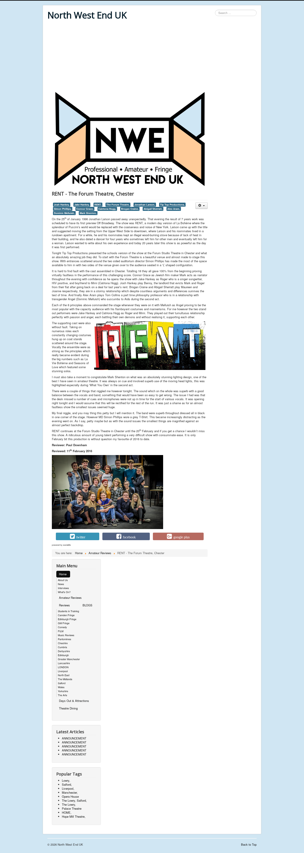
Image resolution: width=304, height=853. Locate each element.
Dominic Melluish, (64, 213)
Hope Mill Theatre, (73, 816)
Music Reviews (66, 635)
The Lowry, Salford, (74, 800)
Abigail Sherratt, (153, 208)
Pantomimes (64, 639)
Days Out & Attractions (74, 701)
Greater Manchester (69, 659)
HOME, (66, 812)
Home (63, 574)
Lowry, (66, 780)
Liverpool (63, 671)
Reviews (64, 605)
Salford (61, 683)
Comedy (62, 627)
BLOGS (87, 605)
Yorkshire (63, 691)
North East (63, 675)
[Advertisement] (152, 56)
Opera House (70, 796)
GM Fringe (63, 623)
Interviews (63, 588)
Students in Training (68, 611)
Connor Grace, (84, 208)
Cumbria (62, 647)
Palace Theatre (71, 808)
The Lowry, (69, 804)
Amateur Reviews (70, 597)
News (61, 584)
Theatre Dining (68, 708)
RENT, (97, 204)
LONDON (63, 667)
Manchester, (70, 792)
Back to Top (249, 844)
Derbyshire (64, 651)
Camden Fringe (66, 615)
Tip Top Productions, (172, 204)
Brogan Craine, (130, 208)
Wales (61, 687)
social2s (67, 544)
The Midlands (65, 679)
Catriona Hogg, (107, 208)
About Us (63, 580)
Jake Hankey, (81, 204)
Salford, (67, 784)
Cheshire (63, 643)
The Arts (62, 695)
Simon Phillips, (62, 208)
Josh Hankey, (61, 204)
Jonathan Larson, (144, 204)
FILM (60, 631)
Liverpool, (68, 788)
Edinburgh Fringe (67, 619)
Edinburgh (63, 655)
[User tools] (201, 205)
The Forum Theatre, (118, 204)
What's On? (64, 592)
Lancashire (64, 663)
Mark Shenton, (88, 213)
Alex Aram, (173, 208)
